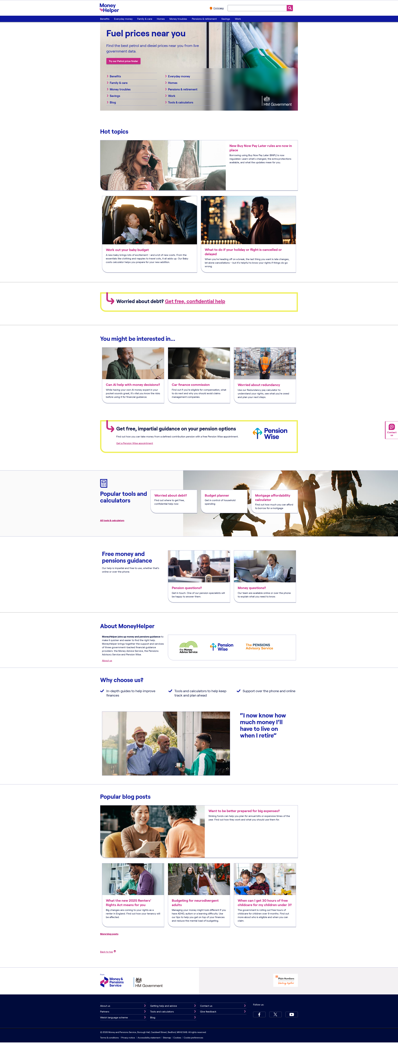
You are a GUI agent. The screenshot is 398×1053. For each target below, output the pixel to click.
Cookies (177, 1037)
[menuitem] (105, 19)
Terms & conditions (109, 1037)
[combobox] (257, 8)
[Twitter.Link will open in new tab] (275, 1014)
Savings (225, 18)
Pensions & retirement (204, 18)
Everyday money (123, 18)
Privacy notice (128, 1037)
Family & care (144, 18)
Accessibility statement (149, 1037)
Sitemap (167, 1037)
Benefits (104, 18)
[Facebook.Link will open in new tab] (259, 1014)
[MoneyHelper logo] (109, 7)
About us (107, 660)
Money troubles (178, 18)
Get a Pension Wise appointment (134, 443)
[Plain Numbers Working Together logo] (285, 981)
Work (238, 18)
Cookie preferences (193, 1037)
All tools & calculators (112, 520)
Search (290, 8)
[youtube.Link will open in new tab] (291, 1014)
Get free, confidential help (195, 301)
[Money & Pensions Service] (112, 981)
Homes (161, 18)
